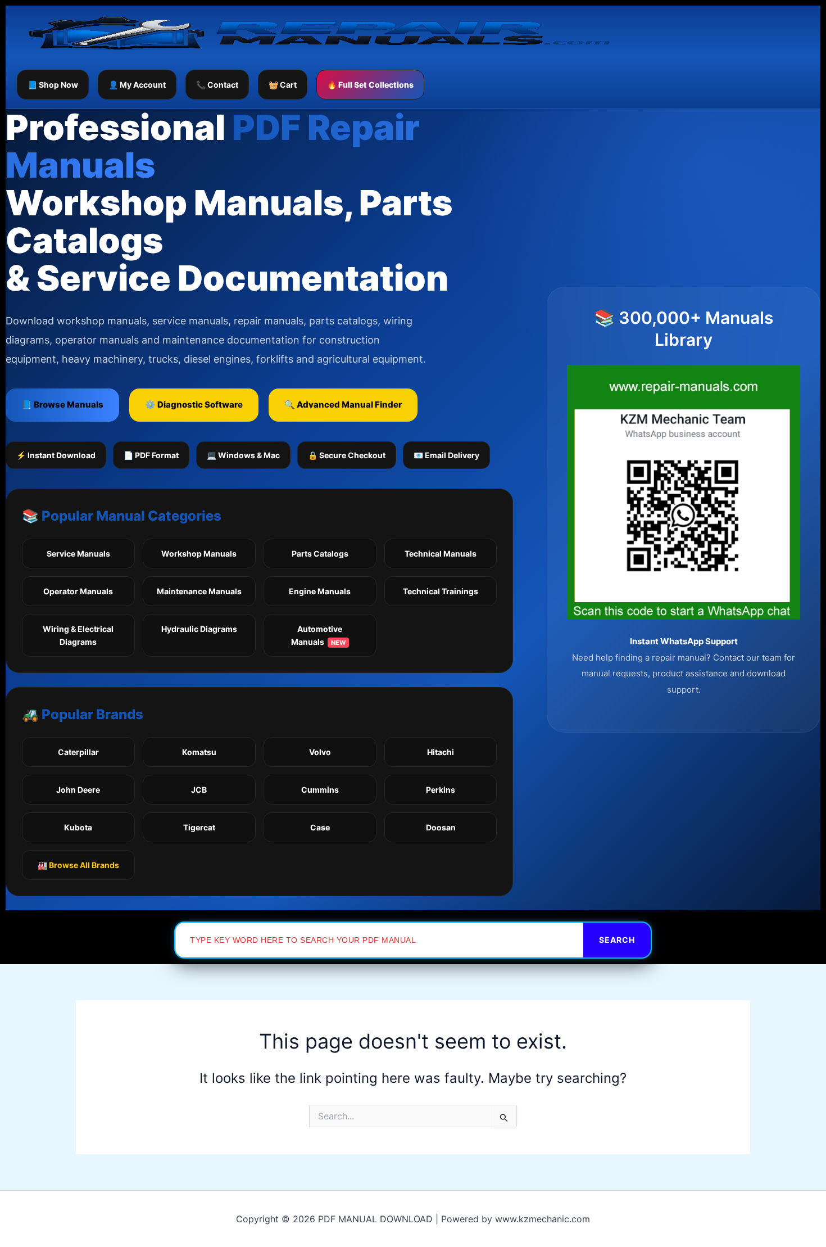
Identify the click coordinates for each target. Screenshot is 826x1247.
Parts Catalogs (320, 553)
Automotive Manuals (318, 635)
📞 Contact (217, 84)
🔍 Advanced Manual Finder (343, 404)
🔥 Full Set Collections (370, 84)
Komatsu (199, 752)
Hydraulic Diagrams (199, 629)
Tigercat (199, 827)
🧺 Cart (283, 84)
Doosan (441, 827)
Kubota (78, 827)
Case (320, 827)
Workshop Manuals (199, 553)
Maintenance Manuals (199, 591)
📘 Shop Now (53, 84)
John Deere (78, 789)
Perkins (440, 789)
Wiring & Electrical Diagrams (78, 635)
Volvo (320, 752)
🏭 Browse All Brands (78, 865)
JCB (199, 789)
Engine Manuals (320, 591)
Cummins (320, 789)
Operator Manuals (78, 591)
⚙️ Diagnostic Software (194, 404)
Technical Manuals (440, 553)
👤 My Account (137, 84)
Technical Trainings (440, 591)
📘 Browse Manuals (62, 404)
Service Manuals (78, 553)
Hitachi (440, 752)
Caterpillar (78, 752)
